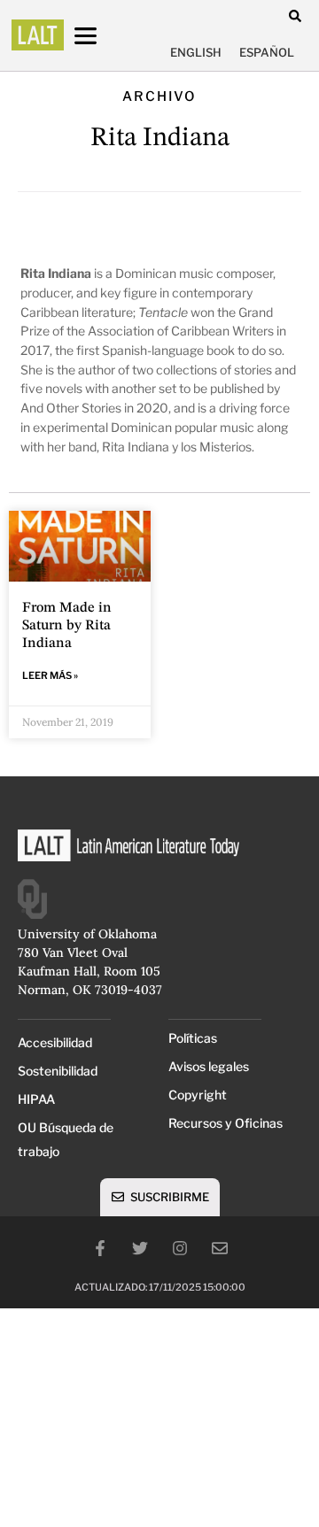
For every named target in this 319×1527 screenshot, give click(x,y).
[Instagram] (180, 1248)
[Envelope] (220, 1248)
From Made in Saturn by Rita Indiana (67, 626)
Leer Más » (50, 675)
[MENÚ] (101, 36)
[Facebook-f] (100, 1248)
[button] (294, 15)
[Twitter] (140, 1248)
